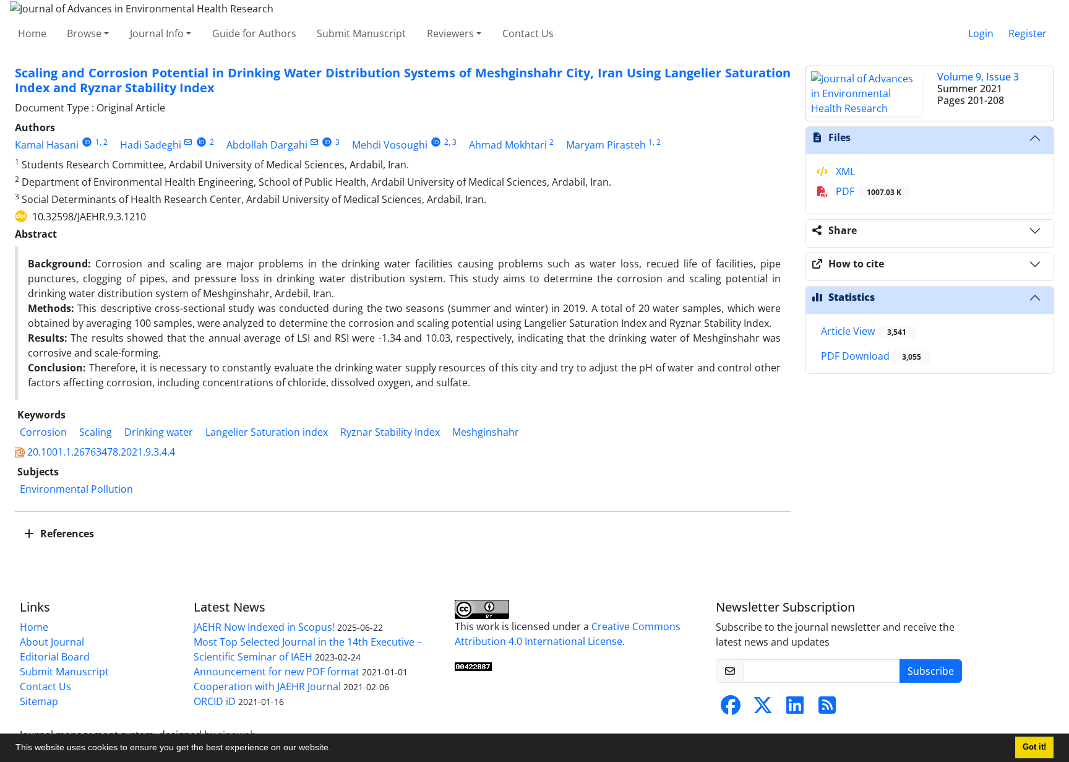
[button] (335, 749)
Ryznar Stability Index (390, 432)
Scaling (95, 432)
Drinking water (158, 432)
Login (981, 33)
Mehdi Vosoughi (389, 145)
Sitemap (39, 701)
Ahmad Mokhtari (508, 145)
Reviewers (450, 33)
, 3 (453, 142)
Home (32, 33)
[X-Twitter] (763, 709)
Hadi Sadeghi (150, 145)
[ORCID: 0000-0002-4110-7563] (87, 142)
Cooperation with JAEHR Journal (267, 686)
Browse (84, 33)
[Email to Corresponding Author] (188, 142)
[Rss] (827, 709)
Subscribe (931, 671)
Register (1027, 33)
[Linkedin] (795, 709)
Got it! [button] (1034, 747)
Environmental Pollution (76, 489)
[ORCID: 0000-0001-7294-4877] (436, 142)
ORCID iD (215, 701)
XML (844, 171)
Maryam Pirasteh (606, 145)
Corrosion (43, 432)
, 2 (104, 142)
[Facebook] (730, 709)
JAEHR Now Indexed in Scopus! (264, 627)
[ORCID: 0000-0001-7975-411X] (201, 142)
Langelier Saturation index (266, 432)
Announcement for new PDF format (276, 671)
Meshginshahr (485, 432)
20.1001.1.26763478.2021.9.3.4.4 (101, 452)
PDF (867, 191)
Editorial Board (55, 657)
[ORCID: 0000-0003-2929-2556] (327, 142)
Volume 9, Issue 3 (978, 77)
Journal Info (157, 33)
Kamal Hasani (47, 145)
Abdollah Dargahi (266, 145)
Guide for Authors (254, 33)
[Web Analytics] (473, 666)
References (66, 533)
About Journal (52, 642)
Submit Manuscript (361, 33)
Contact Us (528, 33)
